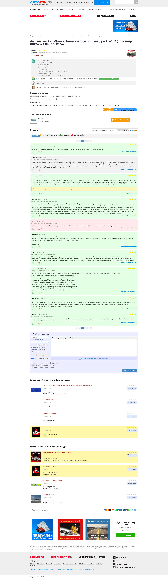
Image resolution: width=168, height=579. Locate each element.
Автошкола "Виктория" (50, 414)
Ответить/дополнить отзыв (128, 151)
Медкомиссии (105, 15)
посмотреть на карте (105, 78)
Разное (32, 565)
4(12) (48, 50)
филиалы (115, 78)
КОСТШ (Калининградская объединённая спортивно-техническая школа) (67, 385)
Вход (130, 34)
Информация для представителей (127, 109)
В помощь (99, 563)
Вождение (40, 563)
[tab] (36, 136)
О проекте (89, 2)
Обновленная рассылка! (125, 527)
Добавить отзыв (38, 55)
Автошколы (48, 9)
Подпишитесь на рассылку (125, 567)
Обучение (80, 9)
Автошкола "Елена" (49, 428)
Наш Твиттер (121, 561)
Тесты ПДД (61, 2)
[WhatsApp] (129, 510)
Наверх (111, 130)
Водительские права (64, 9)
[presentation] (36, 136)
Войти (35, 339)
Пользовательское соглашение (84, 569)
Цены (83, 2)
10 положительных (45, 53)
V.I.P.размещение (109, 109)
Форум (59, 569)
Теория (32, 563)
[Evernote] (116, 510)
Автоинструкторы (70, 15)
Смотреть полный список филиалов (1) (43, 99)
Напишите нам (121, 564)
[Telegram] (135, 510)
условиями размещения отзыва (47, 367)
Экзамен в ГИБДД (95, 9)
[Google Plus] (136, 130)
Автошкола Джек (48, 494)
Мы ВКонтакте (121, 558)
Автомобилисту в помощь (115, 9)
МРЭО (133, 15)
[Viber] (126, 510)
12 (39, 53)
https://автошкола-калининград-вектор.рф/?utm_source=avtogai (66, 460)
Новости (52, 569)
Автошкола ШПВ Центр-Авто (52, 480)
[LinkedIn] (118, 510)
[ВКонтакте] (130, 130)
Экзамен (49, 563)
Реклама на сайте (68, 569)
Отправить (131, 371)
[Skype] (132, 510)
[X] (110, 510)
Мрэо (102, 557)
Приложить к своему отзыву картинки (95, 358)
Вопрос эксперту (73, 2)
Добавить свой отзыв (100, 130)
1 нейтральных (66, 53)
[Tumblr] (121, 510)
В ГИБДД (82, 563)
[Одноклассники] (134, 130)
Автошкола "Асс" (48, 399)
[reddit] (113, 510)
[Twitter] (132, 130)
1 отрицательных (56, 53)
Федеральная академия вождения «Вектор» (57, 452)
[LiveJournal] (124, 510)
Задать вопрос (122, 120)
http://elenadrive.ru (52, 436)
